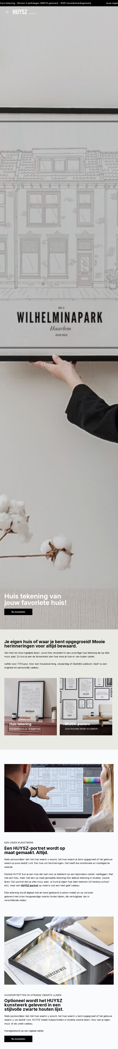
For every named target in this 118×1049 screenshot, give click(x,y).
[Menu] (7, 12)
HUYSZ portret (29, 885)
